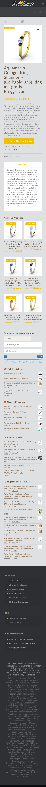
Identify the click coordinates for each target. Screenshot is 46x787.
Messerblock (13, 725)
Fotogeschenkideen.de (16, 593)
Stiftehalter (32, 752)
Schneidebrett (28, 741)
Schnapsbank (29, 738)
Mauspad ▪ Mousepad (18, 723)
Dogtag (11, 687)
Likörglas (35, 716)
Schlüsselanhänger (29, 736)
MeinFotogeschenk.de (16, 589)
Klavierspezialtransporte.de (18, 602)
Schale (10, 736)
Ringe (36, 147)
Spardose (12, 752)
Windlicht (15, 774)
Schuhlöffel (24, 745)
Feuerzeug (33, 689)
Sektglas (12, 749)
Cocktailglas (20, 685)
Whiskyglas (20, 772)
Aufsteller (32, 678)
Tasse (25, 756)
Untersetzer (14, 767)
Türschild (29, 765)
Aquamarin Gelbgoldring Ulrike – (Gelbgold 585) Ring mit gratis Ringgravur (33, 317)
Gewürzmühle (24, 700)
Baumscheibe (14, 680)
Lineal (10, 718)
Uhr (35, 765)
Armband (22, 678)
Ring (15, 149)
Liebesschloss (23, 716)
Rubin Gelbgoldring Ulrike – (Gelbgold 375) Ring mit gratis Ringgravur (13, 317)
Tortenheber (11, 763)
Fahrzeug (11, 689)
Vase (33, 767)
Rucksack (34, 734)
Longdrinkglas (21, 718)
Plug (29, 729)
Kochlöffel (12, 711)
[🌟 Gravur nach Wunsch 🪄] (23, 3)
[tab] (23, 164)
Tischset (29, 761)
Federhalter (22, 689)
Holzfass (28, 707)
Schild (17, 736)
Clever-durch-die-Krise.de (18, 585)
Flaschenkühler (15, 694)
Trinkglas (34, 763)
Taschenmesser (15, 756)
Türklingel (19, 765)
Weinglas (10, 772)
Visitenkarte (14, 770)
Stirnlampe (15, 754)
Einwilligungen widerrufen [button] (18, 648)
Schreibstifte (12, 745)
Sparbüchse (31, 749)
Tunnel (10, 765)
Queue (20, 734)
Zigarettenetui (23, 776)
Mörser (34, 725)
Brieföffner (24, 682)
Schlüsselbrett (16, 738)
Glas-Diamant (16, 703)
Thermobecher (28, 758)
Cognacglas (32, 685)
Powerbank (11, 734)
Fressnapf (30, 696)
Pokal (34, 729)
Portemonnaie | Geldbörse (22, 732)
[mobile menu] (43, 4)
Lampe (25, 714)
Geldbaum (11, 700)
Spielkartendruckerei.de (17, 581)
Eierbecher (20, 687)
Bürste (10, 685)
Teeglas (32, 756)
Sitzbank (21, 749)
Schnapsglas (15, 741)
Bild (16, 682)
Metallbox (24, 725)
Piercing (21, 729)
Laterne (33, 714)
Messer (32, 723)
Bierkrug (9, 682)
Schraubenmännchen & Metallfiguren (22, 743)
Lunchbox (32, 718)
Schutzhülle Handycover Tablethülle (22, 747)
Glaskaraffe (29, 703)
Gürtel (34, 705)
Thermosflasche (18, 761)
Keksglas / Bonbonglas (15, 709)
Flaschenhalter (27, 691)
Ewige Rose (32, 687)
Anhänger (12, 678)
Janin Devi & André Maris (17, 618)
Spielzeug (21, 752)
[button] (38, 29)
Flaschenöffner (29, 694)
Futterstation (30, 698)
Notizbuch (12, 729)
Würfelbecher (27, 774)
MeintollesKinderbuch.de (17, 598)
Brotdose (35, 682)
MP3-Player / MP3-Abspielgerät (22, 727)
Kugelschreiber (14, 714)
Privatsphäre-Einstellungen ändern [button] (21, 639)
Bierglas (33, 680)
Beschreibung (23, 164)
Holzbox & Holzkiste (14, 707)
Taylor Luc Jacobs (15, 623)
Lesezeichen (11, 716)
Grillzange (25, 705)
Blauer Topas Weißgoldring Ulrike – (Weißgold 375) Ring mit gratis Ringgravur (33, 244)
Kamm (36, 707)
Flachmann (15, 691)
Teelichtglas (15, 758)
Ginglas (34, 700)
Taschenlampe (28, 754)
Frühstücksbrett (16, 698)
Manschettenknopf (22, 720)
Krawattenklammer (27, 711)
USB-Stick (25, 767)
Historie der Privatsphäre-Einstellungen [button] (22, 643)
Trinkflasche (23, 763)
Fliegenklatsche (17, 696)
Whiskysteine (33, 772)
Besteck (24, 680)
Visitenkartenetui (28, 770)
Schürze (34, 745)
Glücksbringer (13, 705)
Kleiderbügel (32, 709)
